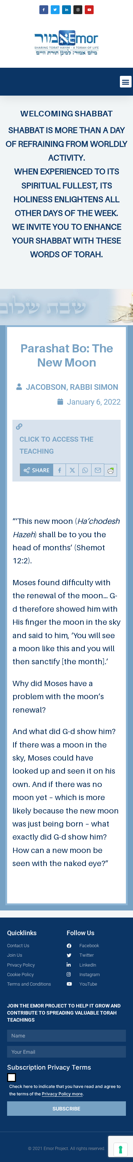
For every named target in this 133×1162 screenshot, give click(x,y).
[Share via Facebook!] (59, 470)
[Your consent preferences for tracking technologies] (120, 1149)
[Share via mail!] (98, 470)
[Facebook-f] (43, 9)
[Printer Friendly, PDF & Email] (110, 470)
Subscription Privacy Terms (49, 1067)
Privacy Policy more (62, 1093)
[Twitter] (55, 9)
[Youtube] (89, 9)
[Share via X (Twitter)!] (72, 470)
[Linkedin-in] (66, 9)
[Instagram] (77, 9)
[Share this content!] (36, 470)
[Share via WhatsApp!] (85, 470)
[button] (126, 81)
